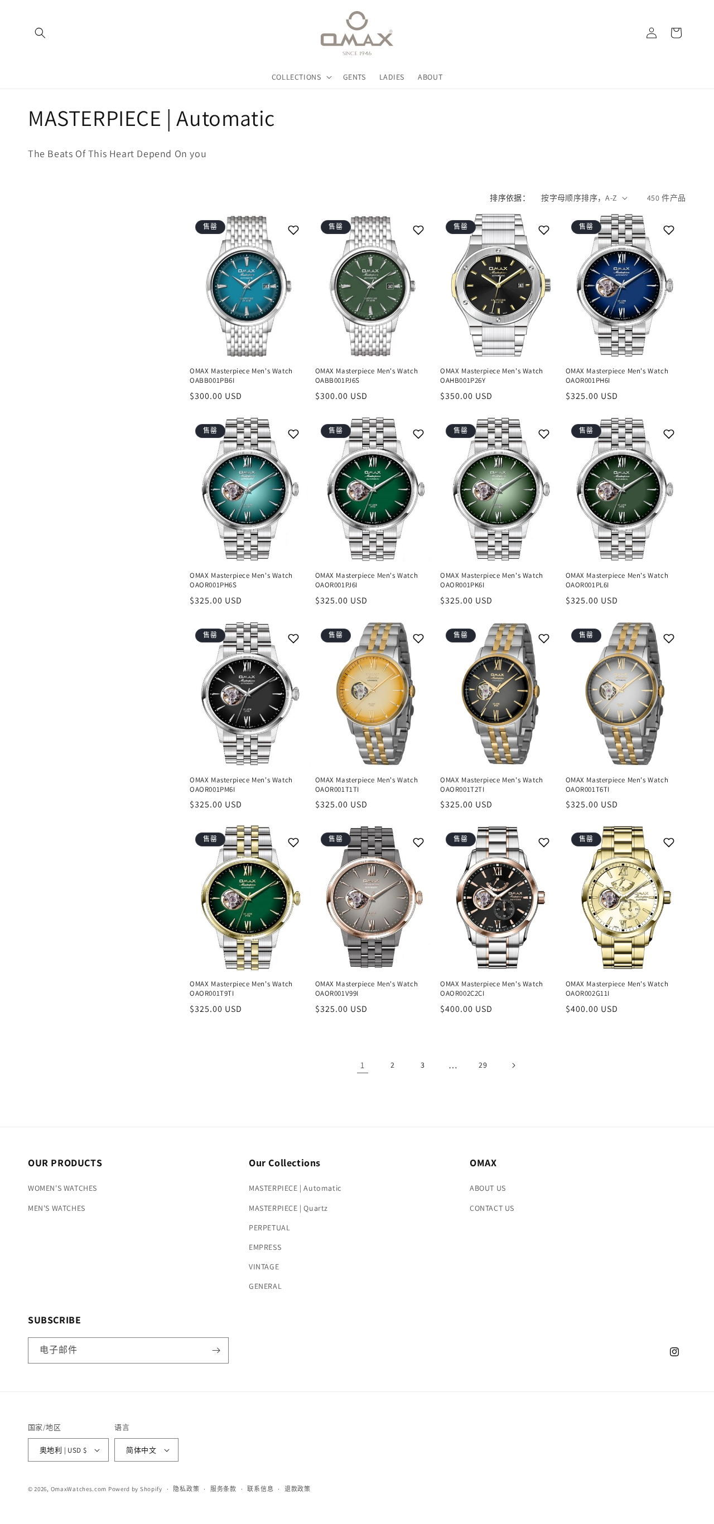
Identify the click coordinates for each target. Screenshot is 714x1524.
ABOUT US (488, 1188)
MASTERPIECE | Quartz (288, 1208)
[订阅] (216, 1350)
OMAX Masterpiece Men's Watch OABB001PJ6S (366, 376)
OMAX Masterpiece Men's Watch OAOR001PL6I (617, 580)
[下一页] (513, 1065)
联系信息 (260, 1489)
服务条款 (223, 1489)
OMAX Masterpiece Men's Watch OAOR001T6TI (617, 785)
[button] (40, 33)
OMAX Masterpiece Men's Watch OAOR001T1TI (366, 785)
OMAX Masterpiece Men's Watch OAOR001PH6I (617, 376)
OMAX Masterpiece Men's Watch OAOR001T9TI (241, 989)
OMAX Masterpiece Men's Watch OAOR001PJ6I (366, 580)
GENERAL (265, 1286)
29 (483, 1065)
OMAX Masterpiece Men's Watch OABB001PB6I (241, 376)
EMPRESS (265, 1247)
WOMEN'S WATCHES (62, 1188)
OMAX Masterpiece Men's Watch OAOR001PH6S (241, 580)
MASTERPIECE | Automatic (295, 1188)
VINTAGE (264, 1267)
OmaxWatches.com (79, 1489)
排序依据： (510, 198)
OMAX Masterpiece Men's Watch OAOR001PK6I (491, 580)
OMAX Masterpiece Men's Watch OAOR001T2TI (491, 785)
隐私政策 (186, 1489)
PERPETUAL (269, 1228)
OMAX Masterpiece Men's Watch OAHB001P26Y (491, 376)
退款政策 (297, 1489)
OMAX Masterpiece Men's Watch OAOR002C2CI (491, 989)
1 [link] (362, 1065)
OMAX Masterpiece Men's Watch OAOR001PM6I (241, 785)
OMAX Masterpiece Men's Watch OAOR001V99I (366, 989)
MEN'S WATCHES (56, 1208)
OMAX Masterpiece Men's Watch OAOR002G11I (617, 989)
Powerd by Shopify (135, 1489)
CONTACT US (492, 1208)
